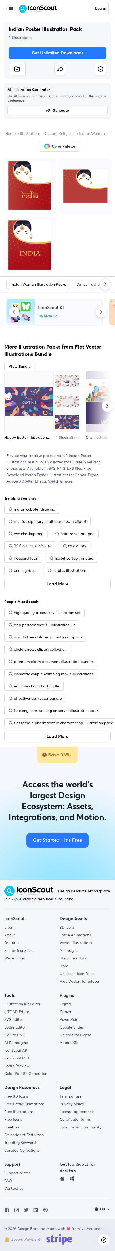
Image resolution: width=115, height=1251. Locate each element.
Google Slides (72, 1027)
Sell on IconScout (19, 950)
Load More (57, 584)
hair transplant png (77, 533)
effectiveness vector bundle (38, 698)
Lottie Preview (16, 1065)
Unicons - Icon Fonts (77, 973)
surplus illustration (69, 570)
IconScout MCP (17, 1058)
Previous (14, 312)
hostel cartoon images (74, 558)
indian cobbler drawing (34, 509)
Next (101, 312)
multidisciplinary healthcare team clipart (50, 521)
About (9, 935)
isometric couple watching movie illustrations (53, 673)
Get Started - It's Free (57, 840)
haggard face (26, 558)
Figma (65, 1004)
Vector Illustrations (76, 942)
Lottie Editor (15, 1027)
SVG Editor (13, 1019)
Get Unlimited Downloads (57, 53)
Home (10, 133)
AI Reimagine (16, 1042)
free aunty (77, 546)
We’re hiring (14, 958)
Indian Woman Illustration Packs (94, 133)
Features (11, 942)
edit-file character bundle (36, 686)
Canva (65, 1011)
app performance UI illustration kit (44, 624)
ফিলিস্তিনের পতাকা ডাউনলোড (32, 546)
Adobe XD (69, 1042)
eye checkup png (28, 533)
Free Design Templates (80, 981)
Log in (100, 8)
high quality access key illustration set (47, 612)
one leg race (25, 570)
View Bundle (20, 367)
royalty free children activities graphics (48, 637)
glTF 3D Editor (16, 1011)
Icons (64, 965)
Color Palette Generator (25, 1073)
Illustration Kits (73, 958)
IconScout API (16, 1050)
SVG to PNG (14, 1035)
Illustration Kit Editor (22, 1004)
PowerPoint (70, 1019)
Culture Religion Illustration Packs (60, 133)
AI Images (68, 950)
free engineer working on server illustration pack (56, 710)
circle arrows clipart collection (40, 649)
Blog (8, 927)
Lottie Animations (75, 935)
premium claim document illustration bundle (53, 661)
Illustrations (30, 133)
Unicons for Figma (75, 1035)
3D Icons (67, 927)
